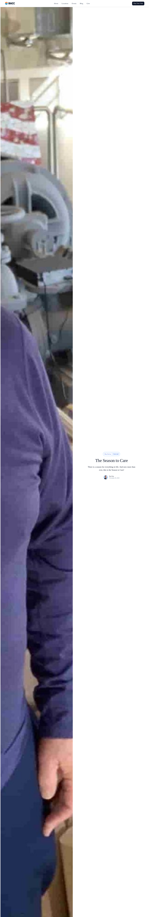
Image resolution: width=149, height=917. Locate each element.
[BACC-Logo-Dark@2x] (10, 3)
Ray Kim (111, 476)
